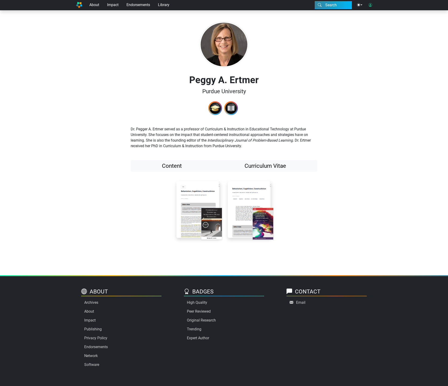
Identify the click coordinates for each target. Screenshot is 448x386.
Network (91, 356)
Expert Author (198, 338)
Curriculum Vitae (265, 166)
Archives (91, 302)
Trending (194, 329)
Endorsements (138, 5)
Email (300, 302)
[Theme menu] (359, 5)
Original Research (201, 320)
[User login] (370, 5)
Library (163, 5)
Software (91, 364)
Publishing (93, 329)
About (94, 5)
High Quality (197, 302)
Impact (113, 5)
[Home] (79, 5)
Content (172, 166)
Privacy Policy (95, 338)
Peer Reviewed (199, 311)
